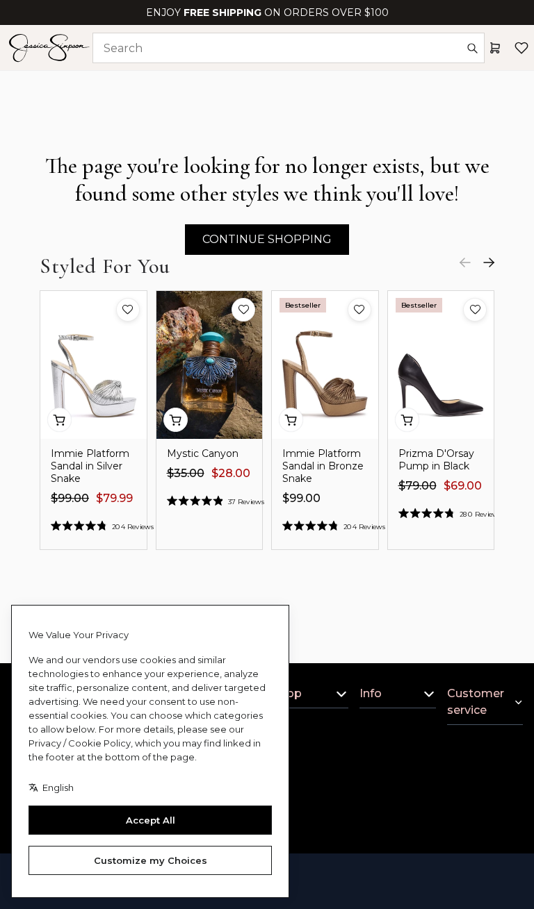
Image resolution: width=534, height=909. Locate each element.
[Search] (472, 47)
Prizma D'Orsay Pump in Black (436, 459)
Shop (287, 693)
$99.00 (70, 498)
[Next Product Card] (488, 262)
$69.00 (463, 485)
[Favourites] (521, 48)
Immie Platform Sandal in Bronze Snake (323, 466)
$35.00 (185, 473)
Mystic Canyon (202, 453)
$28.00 (230, 473)
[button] (128, 310)
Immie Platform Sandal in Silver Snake (90, 466)
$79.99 (114, 498)
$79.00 (417, 485)
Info (370, 693)
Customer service (475, 702)
